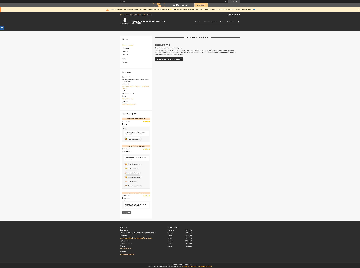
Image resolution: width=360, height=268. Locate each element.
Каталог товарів (127, 45)
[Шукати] (237, 22)
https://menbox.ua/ (127, 99)
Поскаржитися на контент (189, 266)
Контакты (230, 22)
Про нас (124, 62)
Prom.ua (189, 264)
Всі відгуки (126, 212)
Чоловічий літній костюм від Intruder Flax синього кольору (135, 158)
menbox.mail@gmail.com (129, 104)
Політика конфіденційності (204, 266)
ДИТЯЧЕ (125, 54)
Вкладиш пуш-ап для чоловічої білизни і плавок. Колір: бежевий (136, 204)
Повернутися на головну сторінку (170, 59)
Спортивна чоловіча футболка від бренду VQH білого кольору (135, 133)
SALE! (123, 59)
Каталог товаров (209, 22)
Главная (197, 22)
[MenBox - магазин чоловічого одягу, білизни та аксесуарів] (124, 22)
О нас (221, 22)
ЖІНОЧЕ (125, 51)
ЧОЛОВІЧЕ (126, 48)
